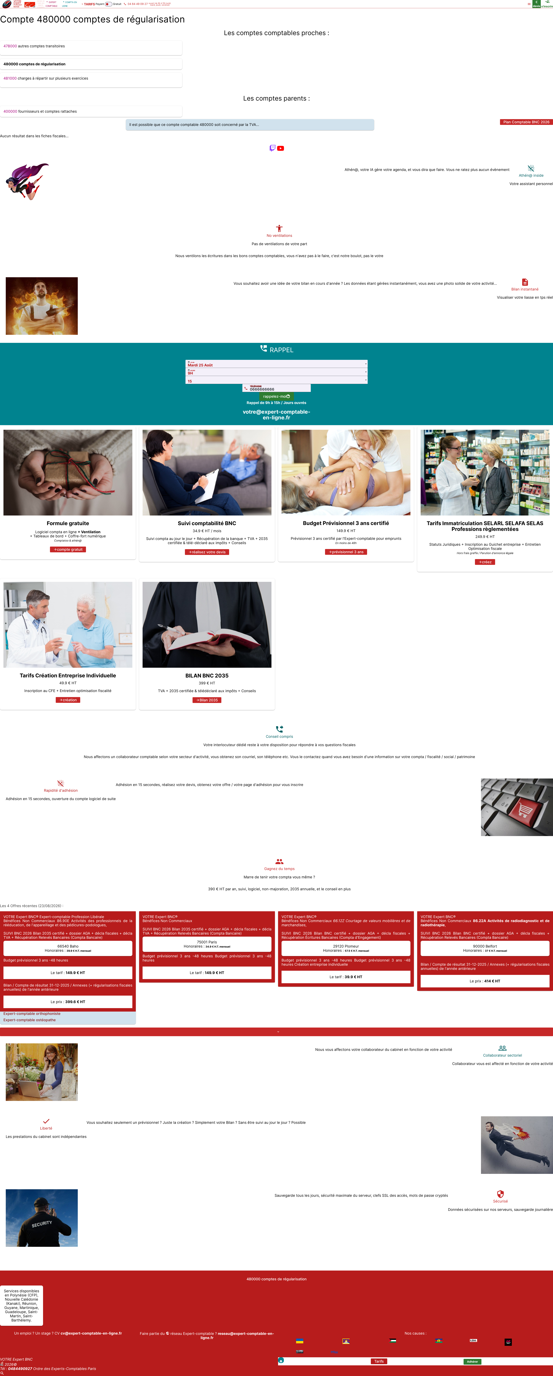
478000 (10, 46)
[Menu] (529, 4)
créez (487, 562)
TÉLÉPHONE (255, 386)
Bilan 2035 (209, 700)
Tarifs (379, 1361)
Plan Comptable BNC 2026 (526, 122)
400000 (10, 111)
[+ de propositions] (276, 1032)
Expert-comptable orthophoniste (31, 1014)
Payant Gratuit (108, 3)
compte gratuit (70, 549)
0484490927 (20, 1369)
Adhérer (472, 1361)
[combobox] (276, 364)
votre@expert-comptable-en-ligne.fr (276, 415)
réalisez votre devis (209, 552)
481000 (10, 78)
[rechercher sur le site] (2, 1374)
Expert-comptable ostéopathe (29, 1020)
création (70, 700)
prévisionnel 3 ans (348, 552)
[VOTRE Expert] (281, 1360)
